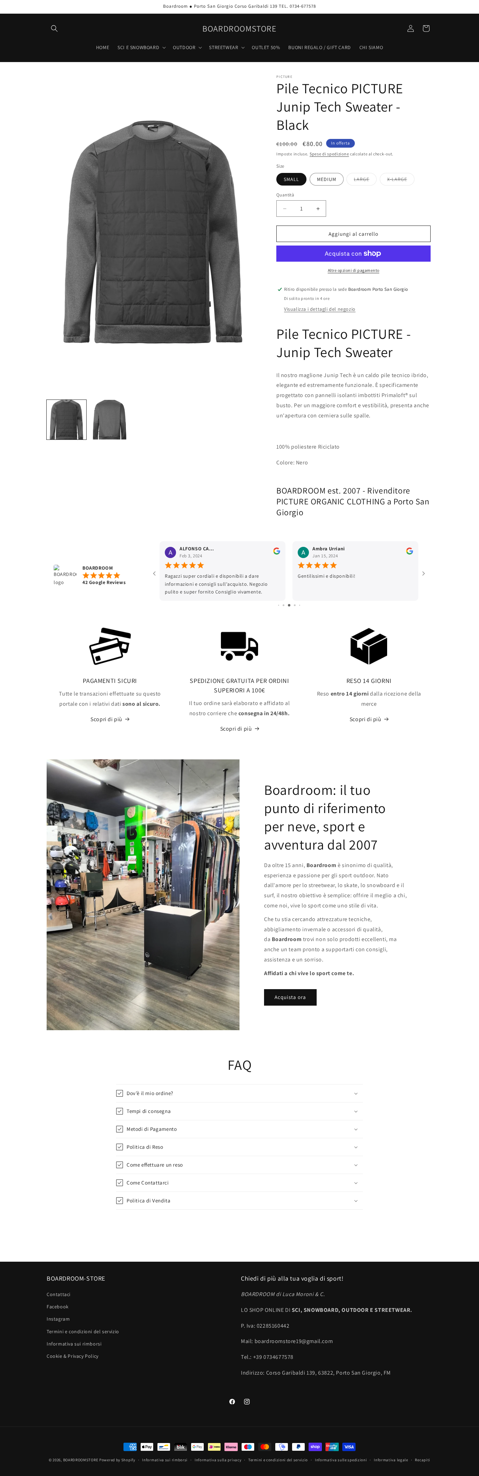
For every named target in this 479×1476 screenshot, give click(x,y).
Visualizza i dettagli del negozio (320, 309)
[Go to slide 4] (289, 605)
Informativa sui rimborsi (74, 1344)
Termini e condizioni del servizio (83, 1331)
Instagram (58, 1319)
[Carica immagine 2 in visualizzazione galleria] (109, 420)
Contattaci (58, 1294)
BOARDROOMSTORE (81, 1459)
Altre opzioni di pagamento (353, 270)
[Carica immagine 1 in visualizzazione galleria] (66, 420)
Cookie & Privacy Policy (73, 1356)
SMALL (291, 179)
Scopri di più (106, 719)
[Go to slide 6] (299, 605)
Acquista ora (290, 997)
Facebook (58, 1306)
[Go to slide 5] (295, 605)
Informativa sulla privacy (218, 1459)
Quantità (285, 195)
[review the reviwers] (276, 553)
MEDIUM (326, 179)
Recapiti (422, 1459)
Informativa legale (391, 1459)
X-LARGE (400, 181)
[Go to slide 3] (283, 605)
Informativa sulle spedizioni (341, 1459)
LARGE (365, 181)
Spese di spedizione (329, 153)
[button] (54, 28)
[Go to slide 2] (278, 605)
